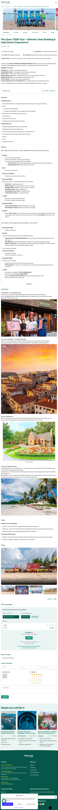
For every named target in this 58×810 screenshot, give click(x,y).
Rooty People (33, 770)
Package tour (8, 6)
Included (16, 32)
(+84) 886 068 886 (13, 778)
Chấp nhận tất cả (8, 804)
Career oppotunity (34, 775)
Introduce (6, 32)
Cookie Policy (16, 807)
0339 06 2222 (4, 784)
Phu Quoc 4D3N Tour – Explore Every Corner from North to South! (47, 732)
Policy (44, 32)
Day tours (3, 792)
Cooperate (32, 767)
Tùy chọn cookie (31, 804)
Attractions (35, 32)
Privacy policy (21, 807)
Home (2, 6)
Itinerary (25, 32)
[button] (4, 801)
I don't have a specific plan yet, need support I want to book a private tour (29, 646)
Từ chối (19, 804)
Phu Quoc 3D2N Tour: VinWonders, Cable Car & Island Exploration (27, 732)
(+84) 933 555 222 (16, 779)
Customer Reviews (34, 772)
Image (52, 32)
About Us (32, 765)
